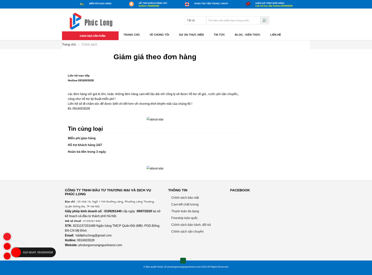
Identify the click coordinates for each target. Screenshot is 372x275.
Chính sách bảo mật (184, 197)
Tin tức (219, 34)
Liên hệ (275, 34)
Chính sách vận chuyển (187, 231)
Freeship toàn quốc (184, 218)
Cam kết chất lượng (184, 204)
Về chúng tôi (159, 34)
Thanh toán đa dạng (184, 211)
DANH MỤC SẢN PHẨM (92, 35)
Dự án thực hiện (191, 34)
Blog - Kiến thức (247, 34)
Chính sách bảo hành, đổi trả (190, 224)
